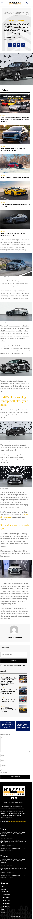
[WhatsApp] (23, 45)
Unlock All (14, 660)
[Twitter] (14, 45)
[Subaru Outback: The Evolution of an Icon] (15, 163)
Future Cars (21, 20)
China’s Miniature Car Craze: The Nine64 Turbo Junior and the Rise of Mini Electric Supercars (14, 119)
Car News (12, 12)
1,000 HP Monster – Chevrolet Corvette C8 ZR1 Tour (8, 709)
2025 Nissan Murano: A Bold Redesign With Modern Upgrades (13, 149)
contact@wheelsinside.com (17, 821)
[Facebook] (10, 45)
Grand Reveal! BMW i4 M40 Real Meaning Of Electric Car (23, 727)
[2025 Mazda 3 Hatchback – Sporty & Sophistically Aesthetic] (15, 219)
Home (6, 12)
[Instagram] (16, 798)
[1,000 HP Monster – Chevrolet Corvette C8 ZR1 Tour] (15, 190)
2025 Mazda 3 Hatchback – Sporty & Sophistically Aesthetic (12, 234)
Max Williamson (10, 37)
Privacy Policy (21, 665)
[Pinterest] (18, 45)
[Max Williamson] (15, 630)
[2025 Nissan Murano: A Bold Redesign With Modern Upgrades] (15, 134)
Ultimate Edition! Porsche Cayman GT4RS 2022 (7, 726)
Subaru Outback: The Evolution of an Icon (14, 177)
